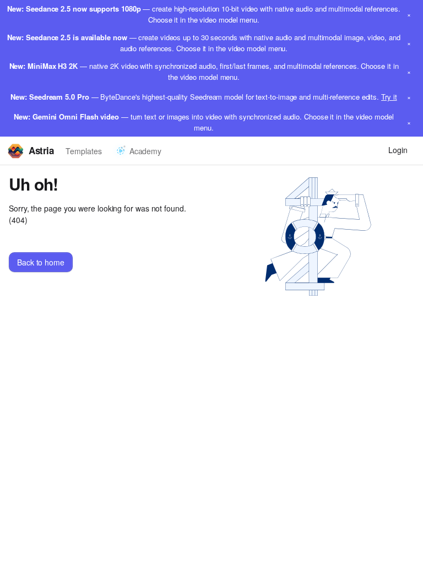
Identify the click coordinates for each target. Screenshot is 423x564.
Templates (83, 150)
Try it (389, 96)
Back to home (40, 262)
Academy (145, 150)
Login (398, 149)
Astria (41, 150)
